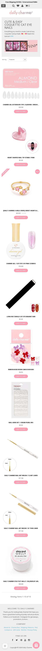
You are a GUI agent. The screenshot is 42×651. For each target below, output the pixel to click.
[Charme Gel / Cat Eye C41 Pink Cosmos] (21, 241)
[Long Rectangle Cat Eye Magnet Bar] (21, 294)
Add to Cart (21, 112)
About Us (7, 627)
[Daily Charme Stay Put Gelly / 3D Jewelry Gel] (21, 559)
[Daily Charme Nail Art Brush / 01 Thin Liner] (21, 506)
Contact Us (8, 630)
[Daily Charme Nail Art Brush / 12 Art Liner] (21, 453)
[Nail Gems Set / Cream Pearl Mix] (21, 400)
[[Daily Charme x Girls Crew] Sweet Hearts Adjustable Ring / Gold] (21, 188)
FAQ (36, 627)
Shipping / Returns (27, 627)
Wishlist (23, 630)
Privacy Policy (32, 630)
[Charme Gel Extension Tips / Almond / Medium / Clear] (21, 82)
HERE (12, 36)
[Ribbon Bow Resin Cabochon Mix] (21, 347)
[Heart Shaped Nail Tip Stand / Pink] (21, 135)
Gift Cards (16, 630)
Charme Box (15, 627)
